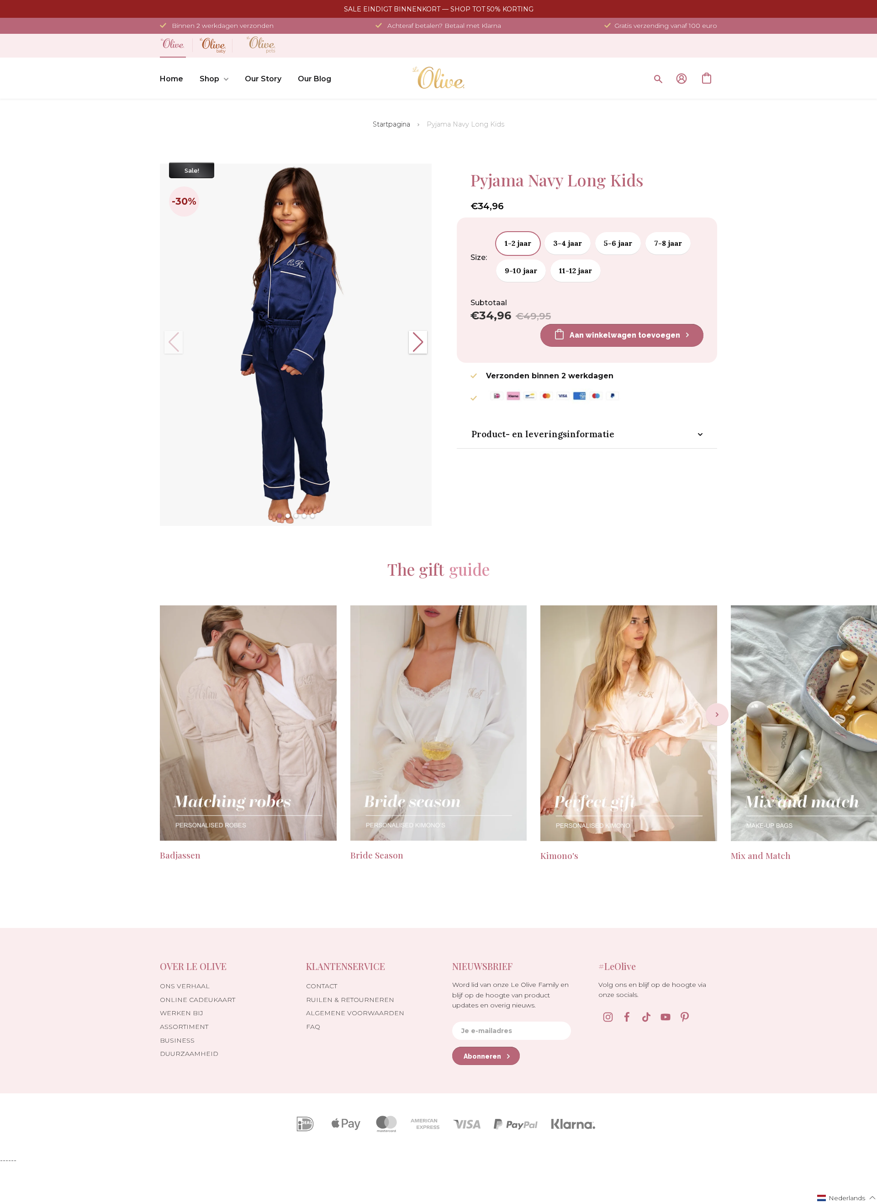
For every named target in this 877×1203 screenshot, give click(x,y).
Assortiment (184, 1027)
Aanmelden (681, 78)
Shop (209, 78)
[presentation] (717, 714)
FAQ (313, 1027)
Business (177, 1040)
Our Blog (314, 78)
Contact (321, 986)
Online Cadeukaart (197, 1000)
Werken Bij (181, 1013)
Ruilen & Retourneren (350, 1000)
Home (171, 78)
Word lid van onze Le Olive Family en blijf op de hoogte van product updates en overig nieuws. (510, 994)
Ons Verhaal (185, 986)
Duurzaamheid (189, 1053)
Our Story (263, 78)
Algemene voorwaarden (355, 1013)
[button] (279, 516)
